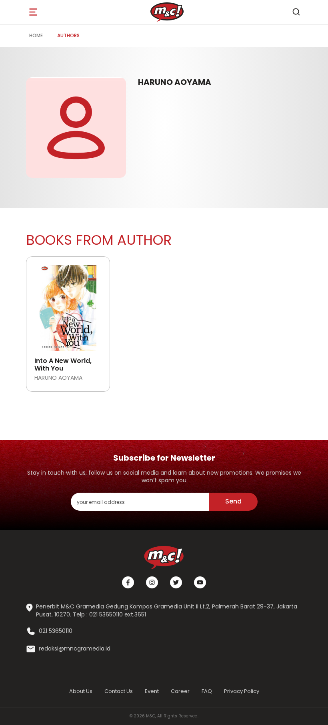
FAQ (207, 691)
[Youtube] (200, 582)
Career (180, 691)
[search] (296, 12)
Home (36, 35)
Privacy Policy (241, 691)
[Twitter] (176, 582)
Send (233, 501)
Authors (68, 35)
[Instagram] (152, 582)
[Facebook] (128, 582)
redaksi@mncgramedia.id (74, 648)
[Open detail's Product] (68, 305)
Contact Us (118, 691)
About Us (80, 691)
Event (152, 691)
